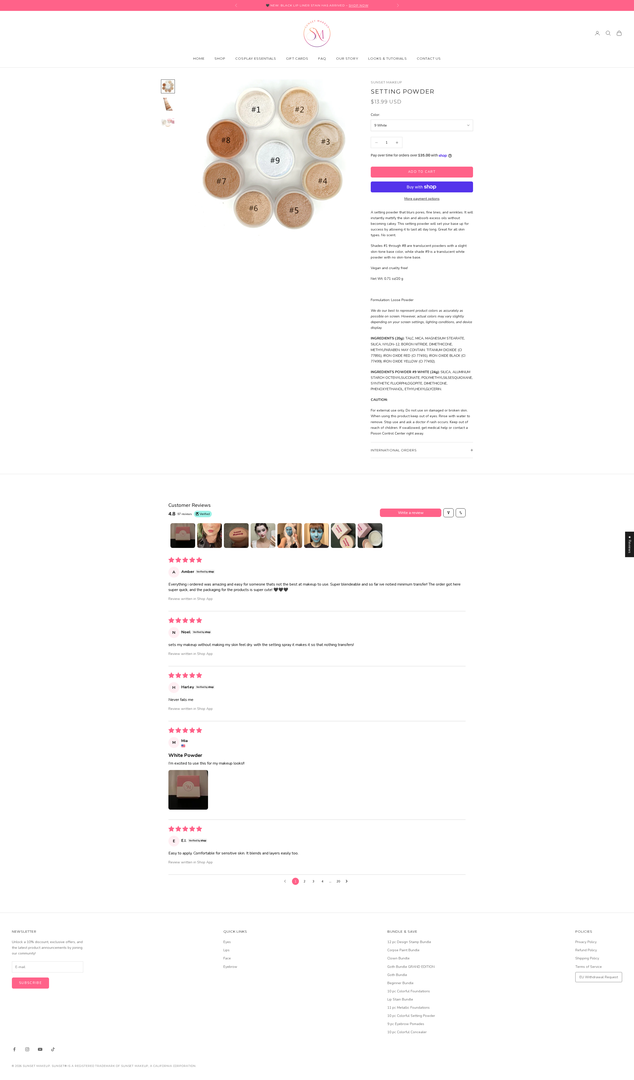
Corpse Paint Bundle (403, 950)
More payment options (422, 198)
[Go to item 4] (263, 535)
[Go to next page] (348, 881)
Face (227, 958)
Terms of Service (588, 966)
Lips (226, 950)
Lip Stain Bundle (400, 999)
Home (199, 58)
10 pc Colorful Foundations (408, 991)
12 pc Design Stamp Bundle (409, 942)
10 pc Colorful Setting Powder (411, 1015)
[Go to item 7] (343, 535)
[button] (188, 790)
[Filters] (448, 512)
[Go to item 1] (168, 86)
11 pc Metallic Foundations (408, 1007)
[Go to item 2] (168, 104)
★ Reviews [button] (629, 544)
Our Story (347, 58)
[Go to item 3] (168, 122)
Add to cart (422, 172)
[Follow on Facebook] (14, 1049)
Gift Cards (297, 58)
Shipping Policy (587, 958)
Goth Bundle (397, 975)
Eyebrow (230, 966)
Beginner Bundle (400, 983)
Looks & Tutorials (387, 58)
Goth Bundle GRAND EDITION (411, 966)
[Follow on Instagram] (27, 1049)
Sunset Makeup (386, 82)
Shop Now (359, 5)
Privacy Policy (586, 942)
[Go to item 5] (289, 535)
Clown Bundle (398, 958)
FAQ (322, 58)
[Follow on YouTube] (40, 1049)
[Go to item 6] (316, 535)
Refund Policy (586, 950)
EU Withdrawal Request (599, 977)
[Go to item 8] (370, 535)
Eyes (227, 942)
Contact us (429, 58)
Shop (219, 58)
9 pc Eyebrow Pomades (405, 1024)
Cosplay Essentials (255, 58)
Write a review (410, 512)
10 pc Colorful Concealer (407, 1032)
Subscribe (30, 983)
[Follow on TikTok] (53, 1049)
